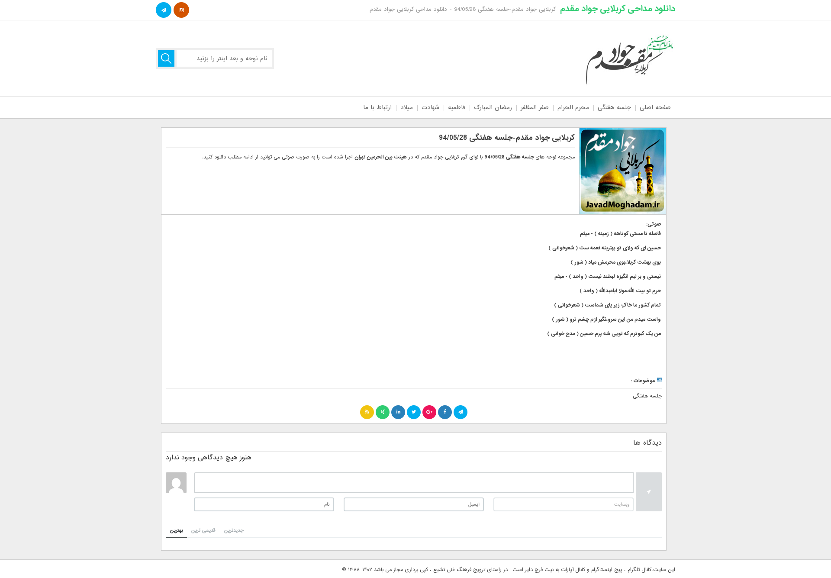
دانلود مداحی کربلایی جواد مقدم (617, 8)
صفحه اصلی (655, 107)
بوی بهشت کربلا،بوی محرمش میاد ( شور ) (615, 262)
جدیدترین (234, 530)
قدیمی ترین (203, 530)
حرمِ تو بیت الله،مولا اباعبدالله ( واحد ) (620, 291)
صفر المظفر (535, 107)
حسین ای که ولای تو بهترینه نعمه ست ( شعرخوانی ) (604, 248)
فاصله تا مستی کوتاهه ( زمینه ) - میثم (620, 234)
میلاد (406, 107)
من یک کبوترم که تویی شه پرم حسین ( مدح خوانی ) (604, 334)
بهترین (176, 530)
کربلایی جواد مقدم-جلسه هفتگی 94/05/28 (507, 138)
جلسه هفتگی (614, 107)
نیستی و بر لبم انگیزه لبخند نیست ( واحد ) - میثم (607, 277)
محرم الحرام (573, 107)
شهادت (430, 107)
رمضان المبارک (493, 107)
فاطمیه (456, 107)
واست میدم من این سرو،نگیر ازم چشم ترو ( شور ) (606, 319)
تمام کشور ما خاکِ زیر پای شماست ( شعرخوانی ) (607, 305)
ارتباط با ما (377, 107)
